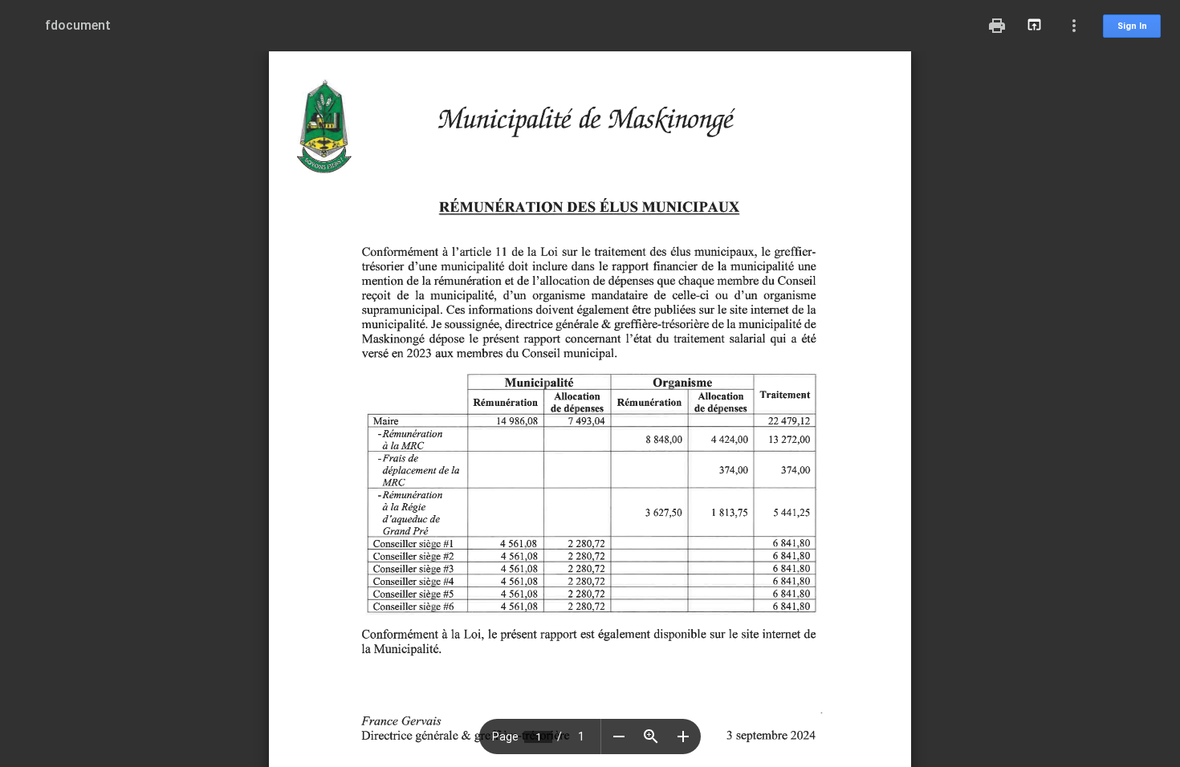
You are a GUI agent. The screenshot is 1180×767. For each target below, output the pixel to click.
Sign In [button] (1132, 26)
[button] (619, 736)
